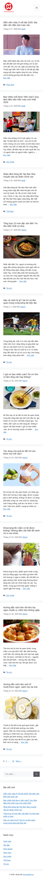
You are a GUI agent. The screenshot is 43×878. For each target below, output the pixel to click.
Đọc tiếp (6, 78)
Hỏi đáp (6, 845)
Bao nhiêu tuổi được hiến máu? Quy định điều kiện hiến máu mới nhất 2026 (21, 99)
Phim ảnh (10, 85)
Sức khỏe (10, 162)
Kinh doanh (7, 849)
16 (13, 761)
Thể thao (9, 211)
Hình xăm (7, 841)
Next (19, 761)
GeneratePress (28, 874)
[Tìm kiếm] (36, 774)
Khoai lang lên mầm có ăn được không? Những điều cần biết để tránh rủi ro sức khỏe (21, 530)
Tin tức (9, 288)
